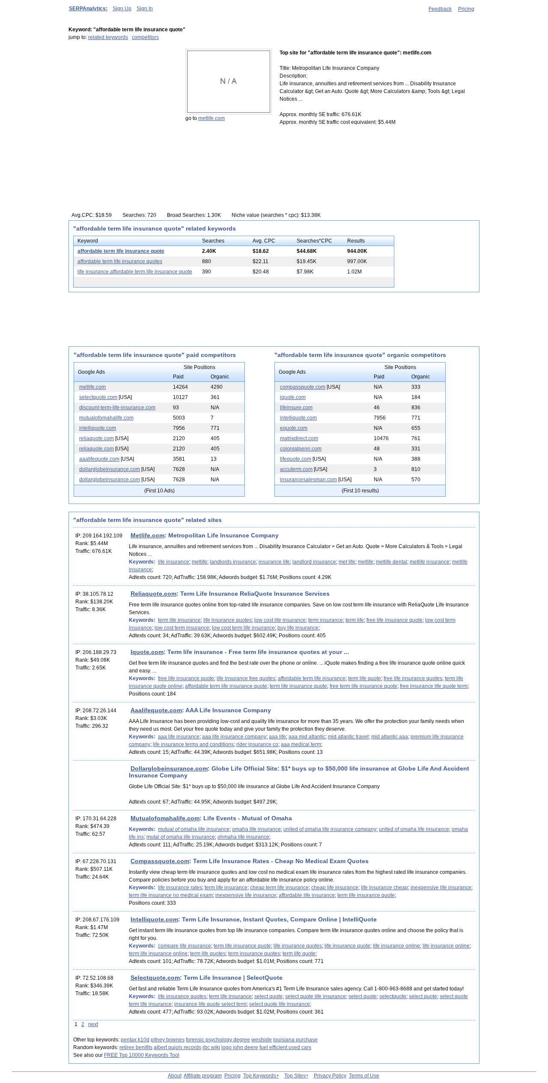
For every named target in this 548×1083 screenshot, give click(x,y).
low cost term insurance (182, 628)
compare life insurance (184, 946)
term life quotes (208, 954)
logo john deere (239, 1047)
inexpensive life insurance (441, 888)
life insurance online (396, 946)
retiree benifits (135, 1047)
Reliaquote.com (153, 593)
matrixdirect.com (299, 438)
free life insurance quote (394, 620)
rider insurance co (257, 744)
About (175, 1076)
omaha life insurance (256, 829)
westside (261, 1040)
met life (347, 562)
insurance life (274, 562)
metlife (199, 562)
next (93, 1024)
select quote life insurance (315, 996)
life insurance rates (180, 888)
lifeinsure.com (296, 408)
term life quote (364, 678)
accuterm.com (296, 469)
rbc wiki (211, 1047)
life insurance (173, 562)
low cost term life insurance (243, 628)
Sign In (145, 9)
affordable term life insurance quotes (119, 261)
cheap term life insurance (279, 888)
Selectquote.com (155, 977)
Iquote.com (147, 651)
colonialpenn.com (301, 449)
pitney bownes (168, 1040)
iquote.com (293, 397)
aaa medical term (301, 744)
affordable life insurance (307, 895)
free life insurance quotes (413, 678)
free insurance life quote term (434, 686)
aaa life (277, 737)
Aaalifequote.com (156, 710)
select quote (268, 996)
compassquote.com (302, 387)
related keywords (108, 37)
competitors (145, 37)
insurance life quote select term (210, 1004)
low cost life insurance (280, 620)
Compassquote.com (160, 861)
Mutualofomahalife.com (165, 818)
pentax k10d (135, 1040)
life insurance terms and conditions (193, 744)
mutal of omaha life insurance (180, 837)
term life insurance (179, 620)
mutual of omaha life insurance (193, 829)
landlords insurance (233, 562)
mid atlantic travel (348, 737)
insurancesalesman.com (308, 480)
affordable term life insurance (311, 678)
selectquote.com (98, 397)
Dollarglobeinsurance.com (169, 768)
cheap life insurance (334, 888)
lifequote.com (295, 459)
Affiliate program (203, 1076)
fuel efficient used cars (285, 1047)
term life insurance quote (298, 686)
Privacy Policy (330, 1076)
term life (354, 620)
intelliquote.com (97, 428)
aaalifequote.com (99, 459)
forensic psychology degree (218, 1040)
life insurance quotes (227, 620)
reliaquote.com (96, 438)
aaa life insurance (179, 737)
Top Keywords (259, 1076)
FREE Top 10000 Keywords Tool (141, 1055)
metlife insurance (430, 562)
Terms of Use (364, 1076)
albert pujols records (177, 1047)
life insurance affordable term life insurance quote (134, 272)
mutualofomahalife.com (106, 418)
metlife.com (211, 118)
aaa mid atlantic (307, 737)
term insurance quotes (254, 954)
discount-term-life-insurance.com (117, 408)
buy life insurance (298, 628)
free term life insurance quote (363, 686)
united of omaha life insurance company (329, 829)
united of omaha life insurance (414, 829)
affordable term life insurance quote (120, 251)
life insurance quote (347, 946)
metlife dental (391, 562)
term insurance (325, 620)
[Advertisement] (122, 102)
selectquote (392, 996)
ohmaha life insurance (243, 837)
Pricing (466, 9)
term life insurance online (158, 954)
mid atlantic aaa (389, 737)
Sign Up (122, 9)
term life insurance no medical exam (171, 895)
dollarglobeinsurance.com (109, 469)
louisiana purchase (295, 1040)
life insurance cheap (384, 888)
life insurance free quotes (246, 678)
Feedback (440, 9)
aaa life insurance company (234, 737)
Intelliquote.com (154, 919)
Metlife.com (147, 535)
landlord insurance (314, 562)
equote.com (293, 428)
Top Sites (295, 1076)
